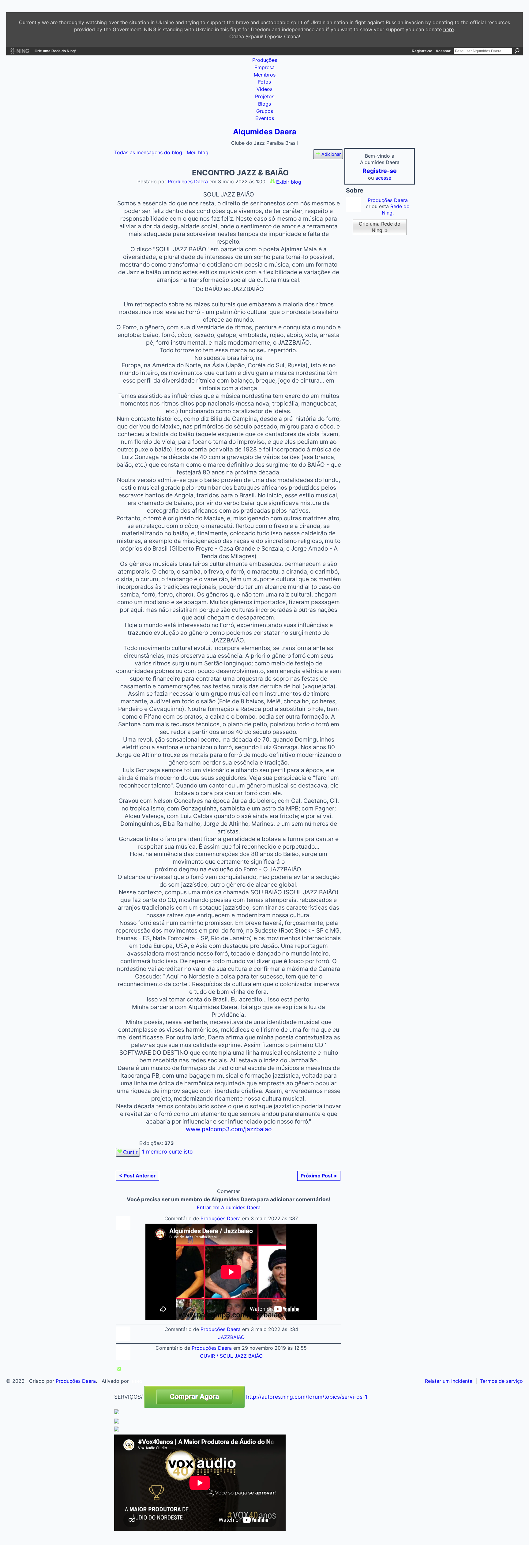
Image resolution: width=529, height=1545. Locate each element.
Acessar (443, 51)
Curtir (130, 1152)
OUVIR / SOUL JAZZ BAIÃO (231, 1356)
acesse (383, 178)
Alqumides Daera (264, 131)
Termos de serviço (501, 1381)
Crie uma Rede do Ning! (55, 51)
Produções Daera (188, 181)
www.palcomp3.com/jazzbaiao (229, 1129)
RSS (119, 1369)
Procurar (517, 51)
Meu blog (197, 152)
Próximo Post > (319, 1176)
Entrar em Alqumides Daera (229, 1207)
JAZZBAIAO (231, 1337)
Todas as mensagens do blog (148, 152)
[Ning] (19, 51)
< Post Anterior (137, 1176)
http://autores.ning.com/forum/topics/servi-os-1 (306, 1397)
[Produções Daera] (124, 184)
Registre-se (422, 51)
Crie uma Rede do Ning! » (379, 227)
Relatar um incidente (448, 1381)
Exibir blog (288, 182)
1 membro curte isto (167, 1151)
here (448, 29)
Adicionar (331, 154)
